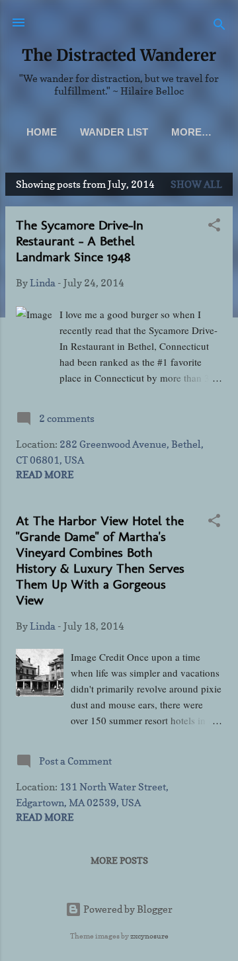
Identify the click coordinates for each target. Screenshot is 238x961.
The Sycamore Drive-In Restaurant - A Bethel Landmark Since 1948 (79, 241)
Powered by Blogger (127, 909)
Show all (196, 184)
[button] (214, 227)
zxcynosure (149, 936)
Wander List (114, 132)
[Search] (219, 27)
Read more (44, 474)
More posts (119, 860)
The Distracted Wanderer (119, 55)
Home (41, 132)
